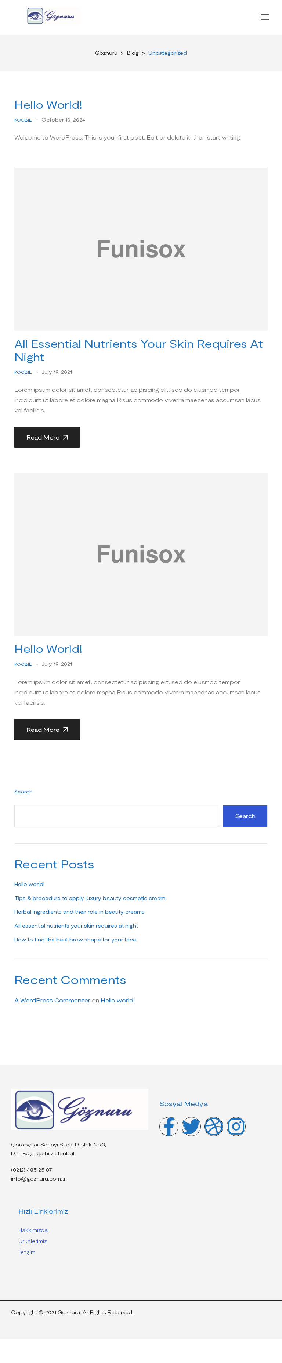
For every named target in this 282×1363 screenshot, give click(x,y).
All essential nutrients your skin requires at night (76, 925)
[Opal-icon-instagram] (236, 1126)
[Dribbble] (213, 1126)
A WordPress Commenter (52, 1000)
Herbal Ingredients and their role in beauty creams (79, 911)
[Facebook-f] (168, 1126)
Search (23, 791)
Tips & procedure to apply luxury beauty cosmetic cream (89, 898)
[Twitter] (191, 1126)
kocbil (23, 119)
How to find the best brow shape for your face (75, 939)
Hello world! (48, 104)
